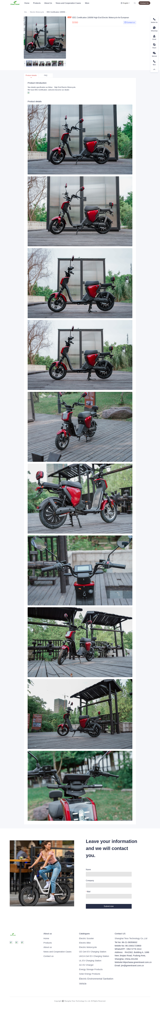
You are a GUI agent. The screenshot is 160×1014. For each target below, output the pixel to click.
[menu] (71, 3)
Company (90, 881)
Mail (88, 892)
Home (26, 3)
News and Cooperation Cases (68, 3)
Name (88, 870)
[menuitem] (26, 3)
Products (37, 3)
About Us (48, 3)
